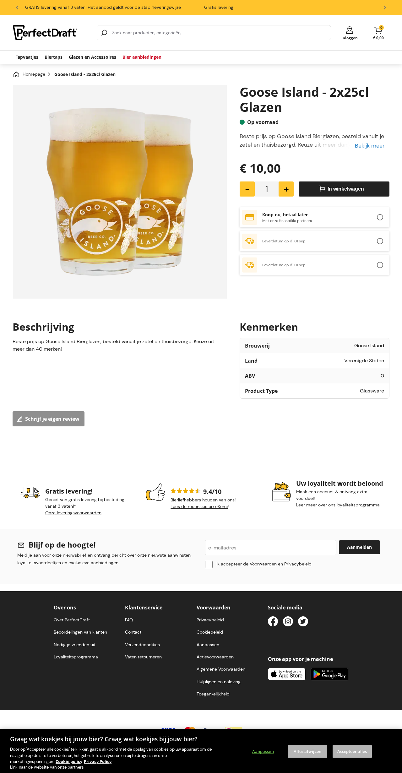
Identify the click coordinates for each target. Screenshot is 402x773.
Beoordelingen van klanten (80, 632)
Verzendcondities (142, 644)
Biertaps (53, 57)
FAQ (129, 620)
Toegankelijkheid (213, 694)
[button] (349, 33)
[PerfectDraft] (51, 32)
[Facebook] (273, 622)
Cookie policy (69, 761)
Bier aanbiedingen (141, 57)
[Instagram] (288, 622)
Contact (133, 632)
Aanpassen (263, 751)
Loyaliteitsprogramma (76, 657)
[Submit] (104, 32)
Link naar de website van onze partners (47, 767)
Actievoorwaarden (215, 657)
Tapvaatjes (27, 57)
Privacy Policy (97, 761)
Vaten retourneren (143, 657)
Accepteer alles (352, 751)
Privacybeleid (298, 564)
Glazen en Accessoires (92, 57)
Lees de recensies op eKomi (199, 506)
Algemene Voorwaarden (221, 669)
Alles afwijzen (307, 751)
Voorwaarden (263, 564)
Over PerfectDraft (72, 620)
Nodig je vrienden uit (74, 644)
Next (384, 7)
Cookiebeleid (210, 632)
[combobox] (214, 32)
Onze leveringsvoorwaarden (73, 513)
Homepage (34, 74)
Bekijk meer (370, 145)
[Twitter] (303, 622)
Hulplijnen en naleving (219, 681)
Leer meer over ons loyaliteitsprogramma (338, 505)
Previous (17, 7)
